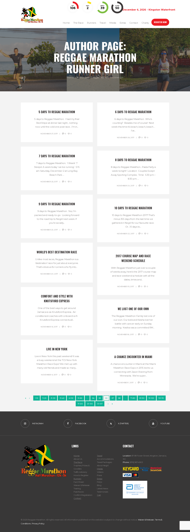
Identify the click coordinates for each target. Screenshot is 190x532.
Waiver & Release (82, 485)
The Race (78, 462)
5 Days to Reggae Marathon (57, 112)
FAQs (99, 482)
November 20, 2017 (49, 274)
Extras (99, 478)
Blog (99, 485)
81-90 (141, 398)
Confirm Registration (83, 495)
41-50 (71, 398)
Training (77, 488)
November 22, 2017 (125, 233)
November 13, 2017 (49, 327)
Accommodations (105, 459)
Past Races (79, 492)
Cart (99, 495)
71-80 (132, 398)
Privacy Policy (38, 523)
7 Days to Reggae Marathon (57, 156)
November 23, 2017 (49, 230)
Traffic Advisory (80, 472)
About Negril (102, 465)
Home (70, 77)
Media (100, 469)
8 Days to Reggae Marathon (133, 160)
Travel (99, 455)
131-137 (99, 403)
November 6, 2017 (49, 375)
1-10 (36, 398)
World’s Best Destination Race (57, 252)
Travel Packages (104, 462)
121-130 (90, 403)
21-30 (53, 398)
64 (93, 398)
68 (119, 398)
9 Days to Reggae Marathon (57, 204)
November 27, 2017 (49, 133)
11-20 (44, 398)
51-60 (80, 398)
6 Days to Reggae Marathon (133, 112)
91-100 (151, 398)
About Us (78, 459)
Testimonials (102, 492)
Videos (100, 472)
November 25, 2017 (49, 181)
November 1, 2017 (125, 382)
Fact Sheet (79, 482)
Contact (77, 498)
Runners (77, 478)
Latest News (102, 488)
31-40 (62, 398)
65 (100, 398)
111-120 (80, 403)
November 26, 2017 (125, 137)
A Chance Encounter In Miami (133, 357)
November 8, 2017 (125, 334)
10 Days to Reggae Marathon (133, 208)
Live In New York (56, 349)
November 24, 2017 (125, 185)
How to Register (81, 475)
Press (99, 475)
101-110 (161, 398)
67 (113, 398)
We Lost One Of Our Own (133, 309)
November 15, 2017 (125, 286)
